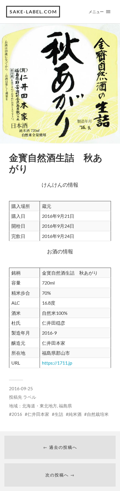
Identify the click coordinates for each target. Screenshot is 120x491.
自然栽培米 (98, 414)
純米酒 (75, 414)
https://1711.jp (57, 362)
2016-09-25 (21, 388)
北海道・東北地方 (39, 405)
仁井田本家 (38, 414)
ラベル (29, 397)
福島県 (65, 405)
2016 (17, 414)
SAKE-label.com (33, 11)
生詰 (58, 414)
